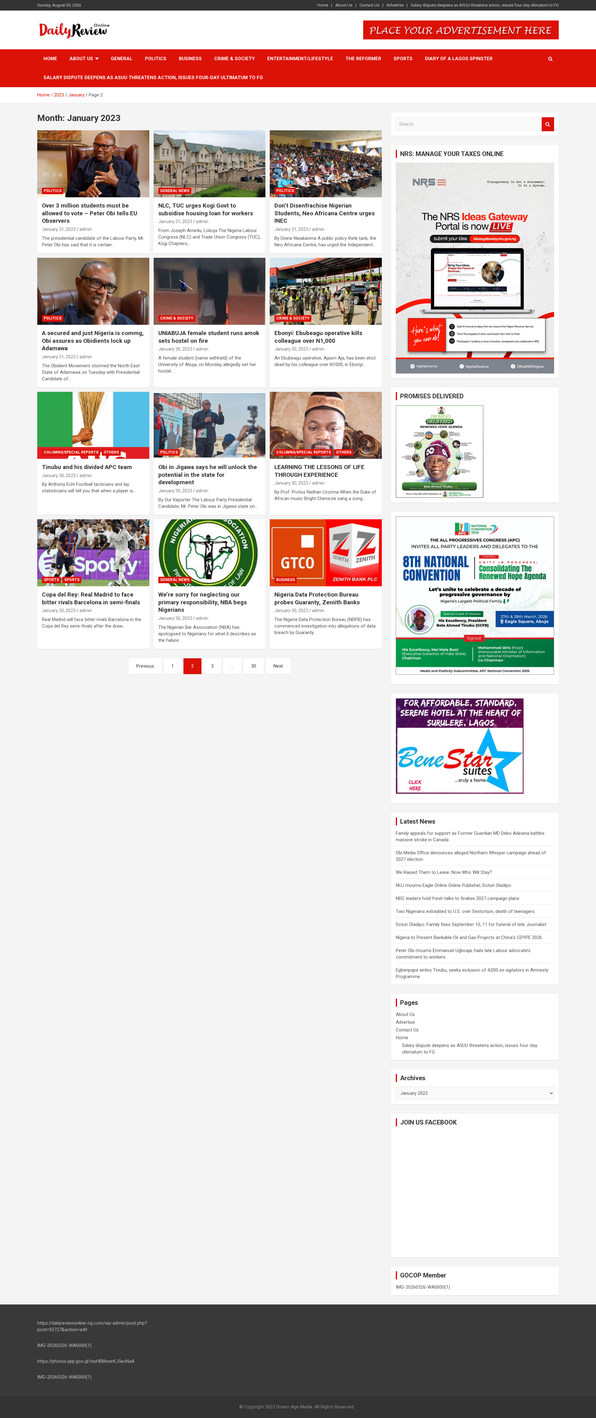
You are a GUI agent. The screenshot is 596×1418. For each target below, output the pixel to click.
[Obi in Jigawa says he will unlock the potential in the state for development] (209, 425)
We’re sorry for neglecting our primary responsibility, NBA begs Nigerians (202, 602)
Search (548, 124)
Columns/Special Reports (71, 452)
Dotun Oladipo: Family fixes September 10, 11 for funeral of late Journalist (471, 924)
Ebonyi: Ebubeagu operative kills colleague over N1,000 (318, 336)
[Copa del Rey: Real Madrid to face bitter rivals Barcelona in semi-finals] (93, 553)
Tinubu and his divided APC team (87, 467)
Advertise (395, 5)
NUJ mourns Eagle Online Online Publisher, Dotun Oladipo (453, 885)
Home (322, 5)
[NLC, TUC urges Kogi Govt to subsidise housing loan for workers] (209, 164)
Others (111, 452)
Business (190, 58)
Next (278, 666)
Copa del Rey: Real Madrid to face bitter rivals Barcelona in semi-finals (91, 598)
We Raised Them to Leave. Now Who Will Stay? (444, 872)
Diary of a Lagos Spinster (459, 58)
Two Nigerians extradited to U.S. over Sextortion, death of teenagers (465, 911)
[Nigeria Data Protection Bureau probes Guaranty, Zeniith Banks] (325, 553)
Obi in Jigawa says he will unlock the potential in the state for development (207, 474)
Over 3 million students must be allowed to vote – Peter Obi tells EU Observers (89, 213)
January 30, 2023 (175, 349)
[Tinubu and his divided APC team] (93, 425)
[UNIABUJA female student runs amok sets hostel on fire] (209, 291)
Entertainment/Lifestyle (300, 58)
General (122, 58)
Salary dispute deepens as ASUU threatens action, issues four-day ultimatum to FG (485, 5)
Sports (403, 58)
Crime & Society (234, 58)
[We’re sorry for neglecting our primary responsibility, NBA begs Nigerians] (209, 553)
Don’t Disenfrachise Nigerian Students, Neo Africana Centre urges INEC (324, 213)
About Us (343, 5)
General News (174, 191)
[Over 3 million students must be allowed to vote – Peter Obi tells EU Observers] (93, 164)
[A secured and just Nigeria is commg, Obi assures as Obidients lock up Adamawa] (93, 291)
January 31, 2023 (59, 229)
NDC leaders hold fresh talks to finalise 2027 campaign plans (457, 898)
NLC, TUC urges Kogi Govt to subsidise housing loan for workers (205, 209)
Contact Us (369, 5)
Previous (145, 666)
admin (85, 229)
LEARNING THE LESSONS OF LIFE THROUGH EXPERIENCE (319, 470)
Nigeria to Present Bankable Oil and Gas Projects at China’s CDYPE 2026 (469, 937)
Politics (155, 58)
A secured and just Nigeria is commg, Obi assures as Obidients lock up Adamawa (93, 340)
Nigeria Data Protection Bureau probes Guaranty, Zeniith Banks (317, 598)
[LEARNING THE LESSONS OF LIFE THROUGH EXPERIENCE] (325, 425)
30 (253, 666)
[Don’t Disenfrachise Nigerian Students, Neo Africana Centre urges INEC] (325, 164)
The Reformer (363, 58)
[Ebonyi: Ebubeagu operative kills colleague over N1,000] (325, 291)
